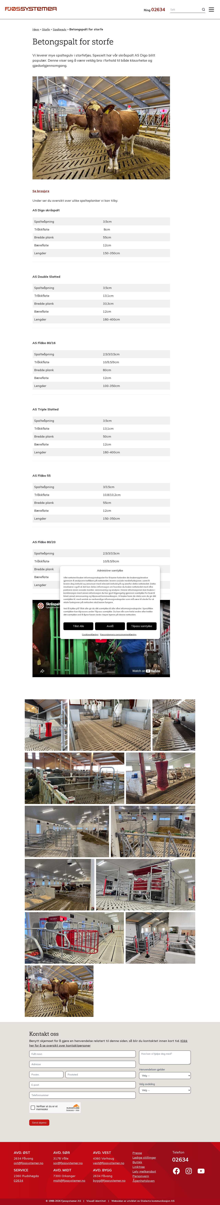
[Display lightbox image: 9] (145, 884)
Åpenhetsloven (144, 1181)
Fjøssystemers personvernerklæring (118, 634)
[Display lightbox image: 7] (153, 831)
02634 (158, 9)
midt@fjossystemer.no (69, 1181)
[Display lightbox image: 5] (160, 778)
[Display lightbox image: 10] (74, 938)
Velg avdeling (147, 1084)
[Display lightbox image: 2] (110, 725)
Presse (137, 1153)
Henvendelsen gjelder (152, 1069)
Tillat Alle (78, 626)
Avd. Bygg (102, 1170)
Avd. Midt (62, 1170)
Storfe (46, 29)
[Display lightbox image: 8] (59, 884)
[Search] (201, 9)
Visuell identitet (96, 1200)
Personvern (141, 1176)
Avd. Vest (102, 1152)
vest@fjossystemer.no (108, 1163)
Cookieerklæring (90, 634)
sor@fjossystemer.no (68, 1163)
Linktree (139, 1167)
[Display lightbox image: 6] (67, 831)
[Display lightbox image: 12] (59, 991)
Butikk (137, 1162)
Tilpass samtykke (141, 626)
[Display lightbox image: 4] (74, 778)
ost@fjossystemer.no (28, 1163)
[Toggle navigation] (211, 9)
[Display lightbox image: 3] (173, 725)
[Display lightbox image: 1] (46, 725)
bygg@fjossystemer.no (109, 1181)
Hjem (35, 29)
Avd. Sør (61, 1152)
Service (21, 1170)
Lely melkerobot (144, 1171)
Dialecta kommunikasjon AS (157, 1200)
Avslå (110, 626)
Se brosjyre (40, 191)
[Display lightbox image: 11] (160, 938)
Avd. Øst (22, 1152)
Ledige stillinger (144, 1158)
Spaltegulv (59, 29)
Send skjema (39, 1122)
